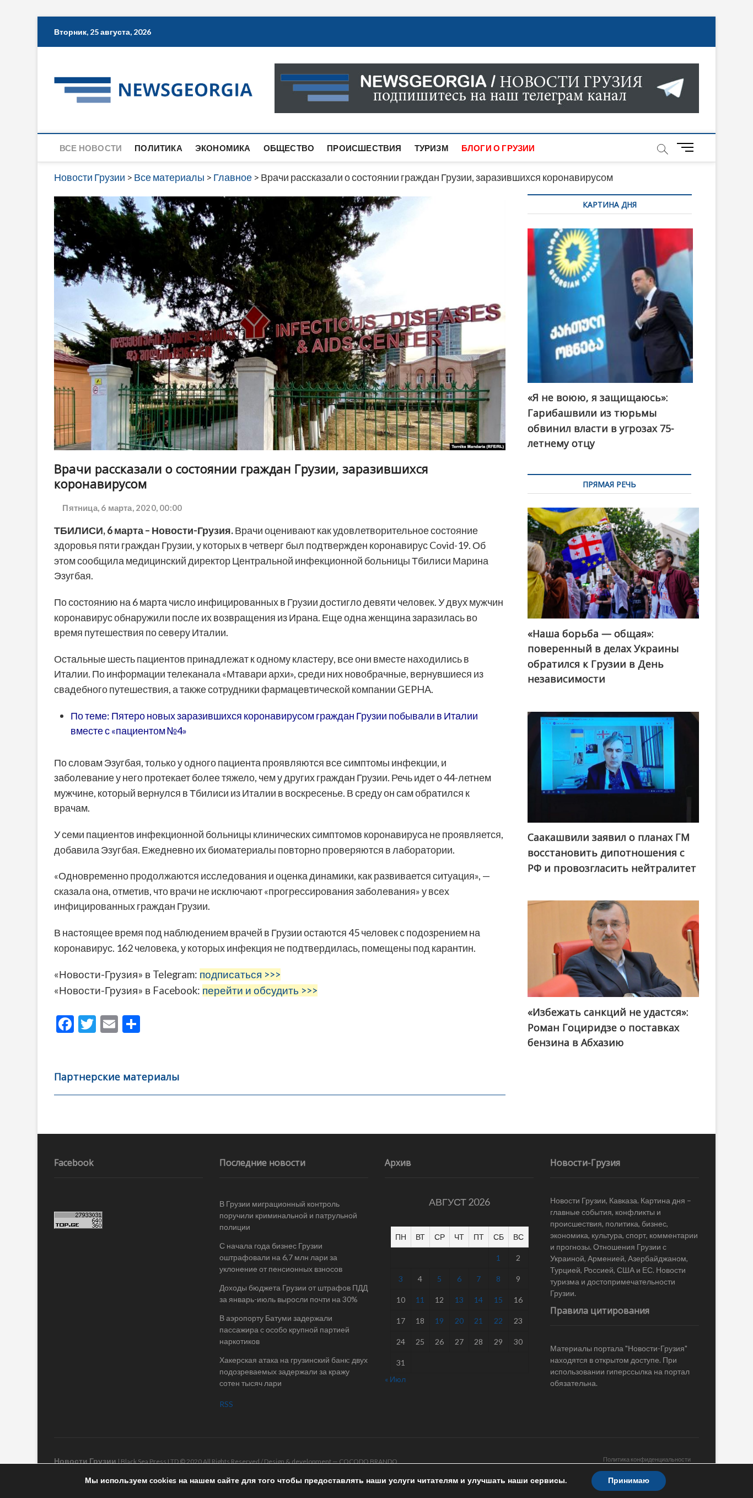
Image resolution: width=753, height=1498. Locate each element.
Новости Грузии (85, 1460)
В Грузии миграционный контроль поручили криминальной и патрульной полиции (288, 1215)
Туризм (432, 148)
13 (459, 1299)
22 (498, 1320)
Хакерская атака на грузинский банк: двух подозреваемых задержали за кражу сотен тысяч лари (293, 1371)
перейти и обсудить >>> (260, 990)
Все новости (91, 148)
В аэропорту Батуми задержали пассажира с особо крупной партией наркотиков (284, 1329)
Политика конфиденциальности (647, 1459)
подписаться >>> (240, 974)
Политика (158, 148)
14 (478, 1299)
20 (459, 1320)
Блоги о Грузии (498, 148)
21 (478, 1320)
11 (420, 1299)
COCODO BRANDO (368, 1461)
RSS (226, 1404)
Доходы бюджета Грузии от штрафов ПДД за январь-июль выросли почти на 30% (293, 1293)
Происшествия (364, 148)
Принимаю (628, 1480)
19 (439, 1320)
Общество (289, 148)
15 (498, 1299)
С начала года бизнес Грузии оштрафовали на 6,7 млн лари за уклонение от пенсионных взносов (280, 1257)
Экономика (223, 148)
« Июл (395, 1379)
